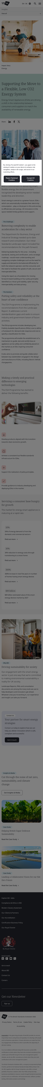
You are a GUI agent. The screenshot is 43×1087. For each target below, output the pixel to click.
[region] (21, 173)
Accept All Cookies (31, 179)
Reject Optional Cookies (12, 179)
